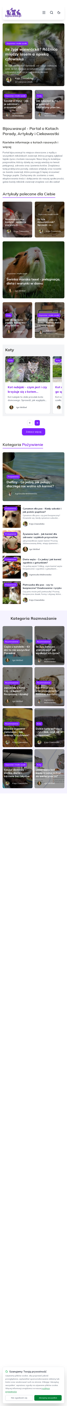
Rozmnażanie (11, 641)
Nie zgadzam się (19, 1398)
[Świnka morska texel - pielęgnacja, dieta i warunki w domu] (33, 269)
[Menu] (44, 12)
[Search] (51, 12)
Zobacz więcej (33, 431)
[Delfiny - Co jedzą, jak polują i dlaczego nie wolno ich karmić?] (33, 476)
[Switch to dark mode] (59, 12)
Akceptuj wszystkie (48, 1398)
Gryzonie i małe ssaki (17, 43)
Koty (39, 96)
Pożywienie (13, 476)
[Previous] (30, 423)
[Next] (37, 423)
